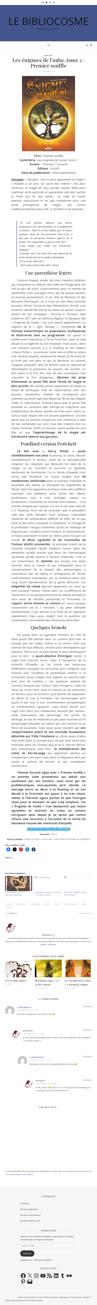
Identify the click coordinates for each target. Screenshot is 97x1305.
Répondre (87, 1007)
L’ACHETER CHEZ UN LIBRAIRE (48, 829)
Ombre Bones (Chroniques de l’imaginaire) (71, 839)
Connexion (24, 1203)
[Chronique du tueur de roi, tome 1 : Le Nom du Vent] (48, 883)
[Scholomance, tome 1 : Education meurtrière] (18, 883)
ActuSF (9, 904)
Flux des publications (29, 1209)
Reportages (63, 1297)
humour (56, 904)
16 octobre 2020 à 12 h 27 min (40, 1060)
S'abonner (27, 1253)
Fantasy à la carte (31, 839)
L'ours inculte (24, 1007)
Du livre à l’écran (75, 1297)
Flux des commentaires (30, 1215)
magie (83, 904)
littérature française (70, 904)
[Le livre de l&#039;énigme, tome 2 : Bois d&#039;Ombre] (77, 883)
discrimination (20, 904)
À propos (86, 1297)
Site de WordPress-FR (30, 1220)
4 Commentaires (85, 913)
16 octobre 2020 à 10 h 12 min (27, 1010)
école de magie (34, 904)
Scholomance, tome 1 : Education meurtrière (14, 893)
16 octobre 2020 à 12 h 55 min (46, 1083)
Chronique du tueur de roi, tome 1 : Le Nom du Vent (48, 893)
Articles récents (24, 1297)
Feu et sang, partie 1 (16, 980)
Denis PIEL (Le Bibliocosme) (32, 1300)
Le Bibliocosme (48, 21)
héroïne (47, 904)
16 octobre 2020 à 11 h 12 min (33, 1033)
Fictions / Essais (37, 1297)
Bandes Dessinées (51, 1297)
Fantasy (48, 55)
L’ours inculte (46, 839)
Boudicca (13, 913)
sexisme (10, 907)
